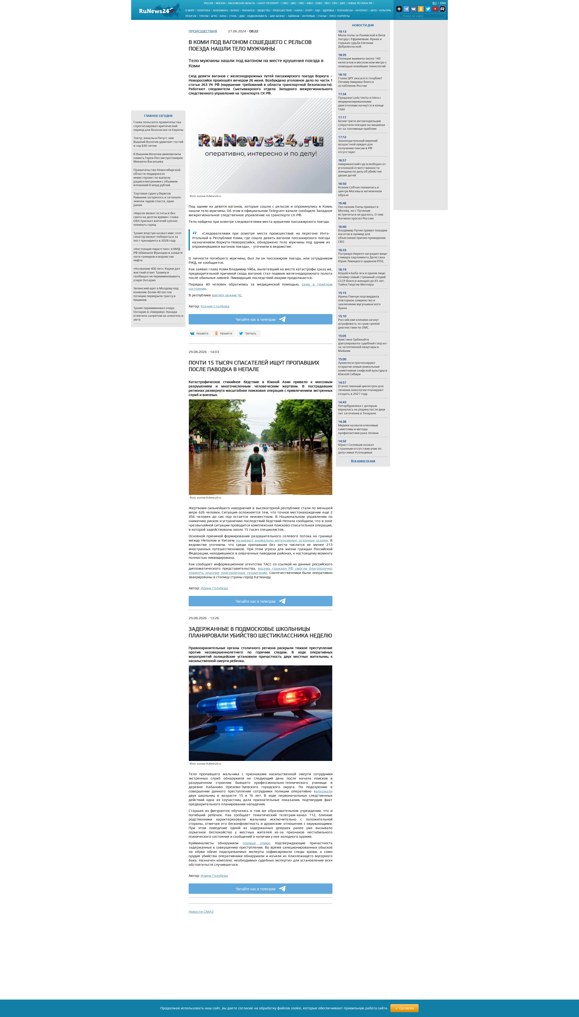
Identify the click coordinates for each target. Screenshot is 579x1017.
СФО (334, 3)
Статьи (322, 16)
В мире (189, 10)
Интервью (308, 16)
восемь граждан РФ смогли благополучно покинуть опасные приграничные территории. (260, 570)
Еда (317, 10)
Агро (214, 16)
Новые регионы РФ (360, 3)
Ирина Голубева (214, 588)
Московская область (241, 3)
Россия (208, 3)
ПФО (301, 3)
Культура (385, 10)
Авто (373, 10)
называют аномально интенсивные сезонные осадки (281, 540)
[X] (249, 331)
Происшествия (282, 10)
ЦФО (293, 3)
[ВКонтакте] (199, 331)
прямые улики (256, 843)
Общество (263, 10)
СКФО (318, 3)
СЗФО (285, 3)
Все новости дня (363, 461)
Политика (203, 10)
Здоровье (328, 10)
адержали (324, 791)
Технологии (345, 10)
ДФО (342, 3)
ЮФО (310, 3)
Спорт (309, 10)
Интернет (362, 10)
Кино (223, 16)
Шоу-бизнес (277, 16)
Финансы (248, 10)
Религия (190, 16)
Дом (241, 16)
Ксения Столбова (215, 306)
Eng (443, 3)
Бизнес (235, 10)
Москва (220, 3)
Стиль (233, 16)
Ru (434, 3)
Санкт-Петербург (268, 3)
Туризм (203, 16)
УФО (327, 3)
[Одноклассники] (224, 331)
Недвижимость (257, 16)
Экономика (220, 10)
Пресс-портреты (339, 16)
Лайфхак (293, 16)
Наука (298, 10)
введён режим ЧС (227, 295)
